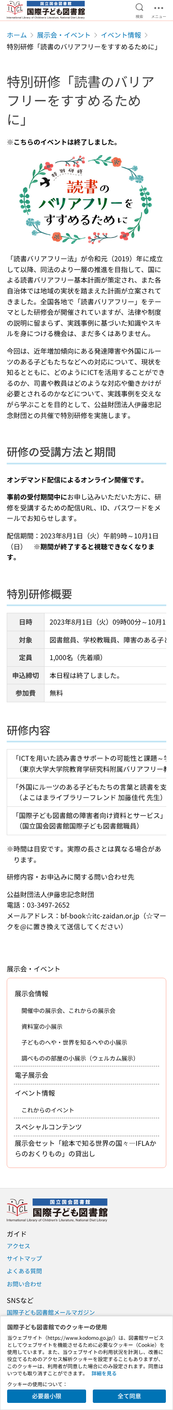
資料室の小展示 (42, 1026)
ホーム (17, 35)
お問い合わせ (24, 1284)
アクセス (18, 1246)
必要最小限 (46, 1396)
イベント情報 (121, 35)
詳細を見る (104, 1373)
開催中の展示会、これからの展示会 (68, 1010)
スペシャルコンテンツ (48, 1127)
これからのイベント (47, 1110)
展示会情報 (31, 993)
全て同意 (129, 1396)
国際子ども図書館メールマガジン (51, 1312)
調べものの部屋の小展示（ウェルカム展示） (80, 1058)
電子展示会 (31, 1075)
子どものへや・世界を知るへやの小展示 (74, 1042)
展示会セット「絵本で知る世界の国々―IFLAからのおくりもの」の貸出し (85, 1148)
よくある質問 (24, 1271)
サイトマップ (24, 1258)
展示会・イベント (64, 35)
